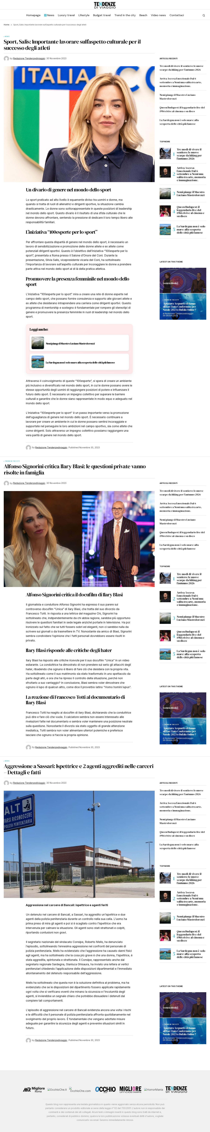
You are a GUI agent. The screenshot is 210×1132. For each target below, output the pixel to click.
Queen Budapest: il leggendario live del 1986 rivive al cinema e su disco (190, 211)
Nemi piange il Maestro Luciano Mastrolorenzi (191, 193)
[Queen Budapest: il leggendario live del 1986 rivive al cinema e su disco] (165, 211)
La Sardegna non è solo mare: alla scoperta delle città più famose (191, 229)
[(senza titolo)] (183, 280)
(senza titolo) (170, 283)
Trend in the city (171, 300)
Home (6, 24)
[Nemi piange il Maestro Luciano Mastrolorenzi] (165, 193)
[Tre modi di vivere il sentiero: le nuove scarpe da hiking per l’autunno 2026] (165, 153)
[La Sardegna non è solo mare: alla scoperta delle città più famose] (165, 229)
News (7, 36)
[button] (203, 15)
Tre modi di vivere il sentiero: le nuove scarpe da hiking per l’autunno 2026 (189, 154)
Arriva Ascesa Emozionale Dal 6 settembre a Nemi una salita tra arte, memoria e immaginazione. (181, 82)
